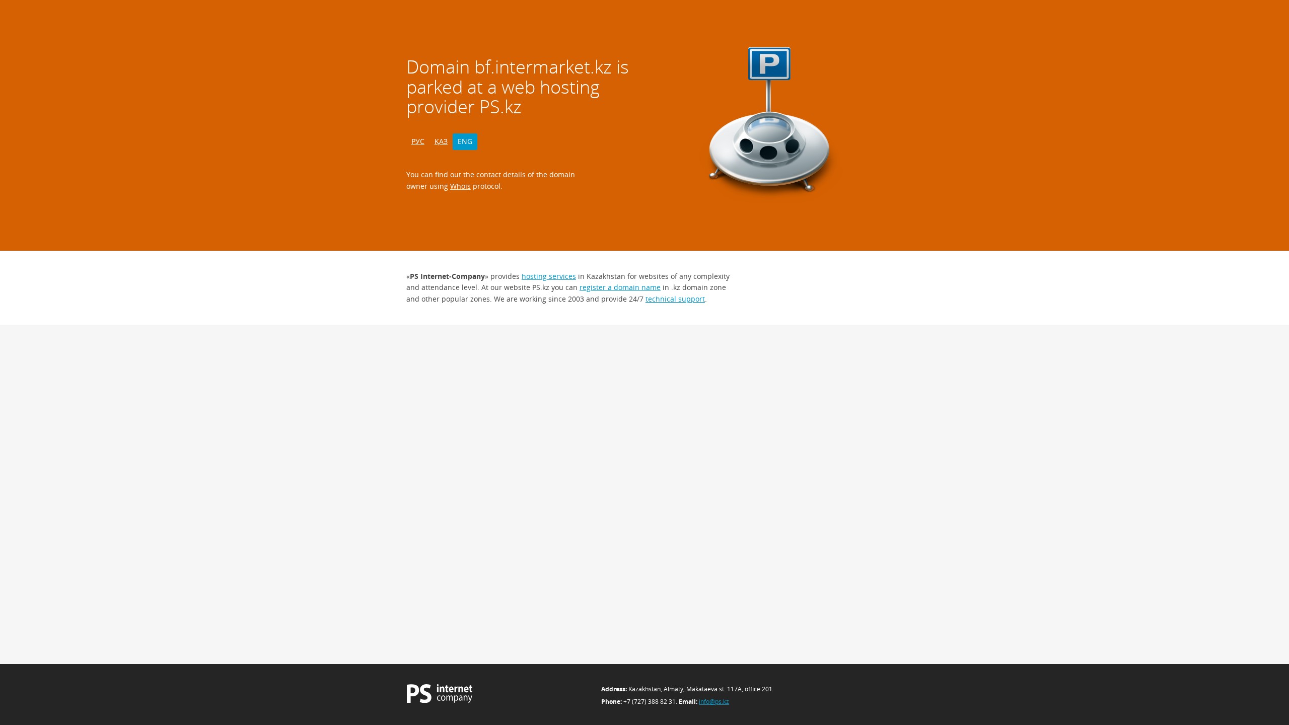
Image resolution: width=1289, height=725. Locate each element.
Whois (460, 186)
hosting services (549, 276)
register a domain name (620, 287)
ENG (465, 141)
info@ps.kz (714, 701)
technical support (675, 299)
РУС (417, 141)
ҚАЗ (441, 141)
